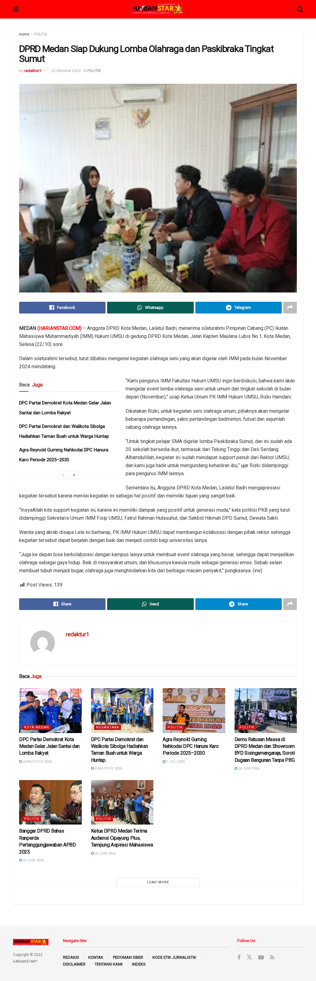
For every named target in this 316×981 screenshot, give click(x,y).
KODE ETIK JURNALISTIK (174, 957)
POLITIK (40, 34)
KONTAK (95, 957)
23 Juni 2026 (33, 860)
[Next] (74, 475)
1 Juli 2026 (175, 762)
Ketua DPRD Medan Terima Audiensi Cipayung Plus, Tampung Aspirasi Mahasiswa (122, 838)
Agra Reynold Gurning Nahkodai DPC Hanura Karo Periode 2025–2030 (190, 746)
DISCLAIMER (74, 964)
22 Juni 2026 (105, 853)
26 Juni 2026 (248, 768)
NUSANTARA (107, 727)
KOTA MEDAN (36, 727)
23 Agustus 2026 (37, 762)
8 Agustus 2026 (108, 768)
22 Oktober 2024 (66, 70)
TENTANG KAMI (109, 964)
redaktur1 (32, 70)
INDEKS (139, 964)
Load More (158, 882)
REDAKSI (71, 957)
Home (24, 34)
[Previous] (63, 475)
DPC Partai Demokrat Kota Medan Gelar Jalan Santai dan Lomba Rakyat (49, 746)
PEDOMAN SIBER (128, 957)
